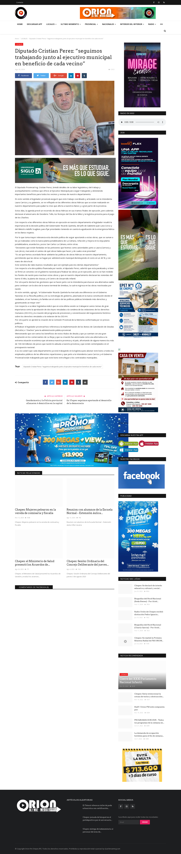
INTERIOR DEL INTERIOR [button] (131, 24)
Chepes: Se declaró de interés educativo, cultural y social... (148, 586)
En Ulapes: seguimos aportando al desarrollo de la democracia (89, 402)
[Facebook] (45, 382)
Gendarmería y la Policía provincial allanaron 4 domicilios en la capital (44, 402)
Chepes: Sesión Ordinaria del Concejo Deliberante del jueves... (88, 563)
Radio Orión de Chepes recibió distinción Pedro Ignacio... (148, 613)
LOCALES (24, 39)
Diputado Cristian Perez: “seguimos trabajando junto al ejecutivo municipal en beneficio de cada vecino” (62, 367)
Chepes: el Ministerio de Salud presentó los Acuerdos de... (34, 563)
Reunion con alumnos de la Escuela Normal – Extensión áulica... (89, 511)
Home (20, 24)
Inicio (17, 39)
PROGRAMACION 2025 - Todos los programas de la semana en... (149, 721)
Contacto (19, 2)
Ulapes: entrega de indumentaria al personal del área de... (98, 830)
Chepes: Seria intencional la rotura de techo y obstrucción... (149, 695)
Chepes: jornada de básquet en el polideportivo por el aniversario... (97, 818)
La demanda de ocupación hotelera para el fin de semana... (149, 734)
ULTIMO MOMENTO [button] (70, 24)
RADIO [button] (151, 24)
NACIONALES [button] (108, 24)
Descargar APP (34, 24)
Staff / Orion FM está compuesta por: (149, 708)
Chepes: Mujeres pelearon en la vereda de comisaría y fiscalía (35, 511)
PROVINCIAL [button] (91, 24)
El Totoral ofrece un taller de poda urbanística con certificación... (97, 806)
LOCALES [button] (50, 24)
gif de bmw (123, 423)
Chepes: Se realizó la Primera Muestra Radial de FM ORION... (148, 639)
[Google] (58, 382)
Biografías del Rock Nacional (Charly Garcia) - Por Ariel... (147, 626)
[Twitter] (51, 382)
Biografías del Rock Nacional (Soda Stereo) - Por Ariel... (147, 600)
